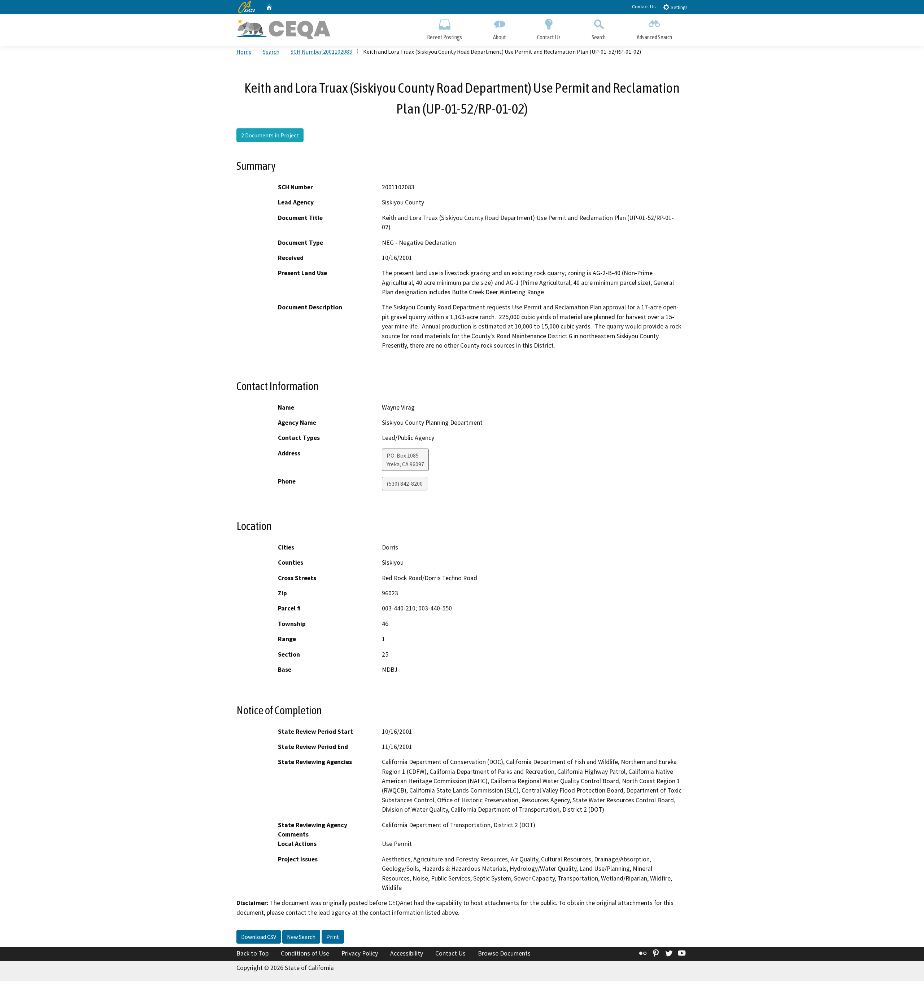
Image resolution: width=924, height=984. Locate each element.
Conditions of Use (305, 953)
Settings (678, 7)
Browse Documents (504, 953)
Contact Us (644, 6)
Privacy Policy (359, 953)
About (499, 37)
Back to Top (252, 953)
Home (244, 51)
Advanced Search (654, 37)
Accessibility (406, 953)
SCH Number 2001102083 (321, 51)
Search (599, 37)
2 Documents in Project (270, 135)
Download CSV (258, 936)
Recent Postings (444, 37)
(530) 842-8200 (405, 483)
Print (332, 936)
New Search (301, 936)
